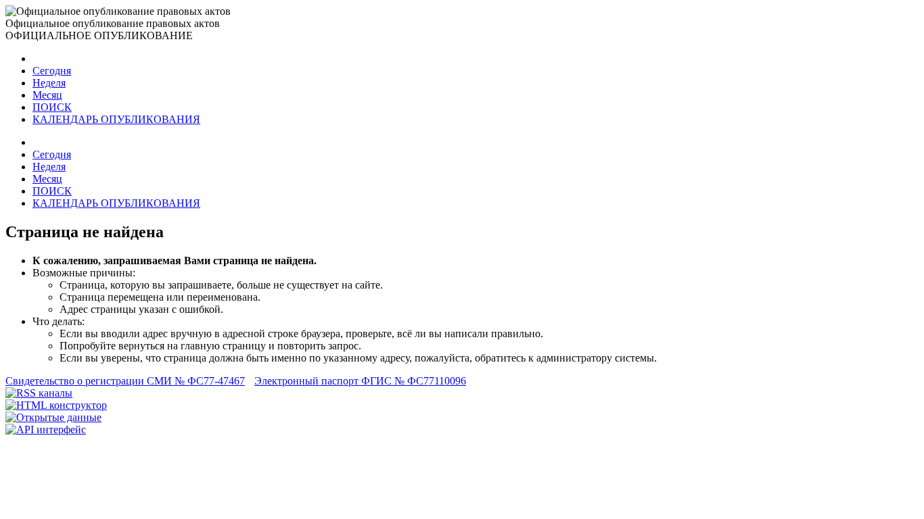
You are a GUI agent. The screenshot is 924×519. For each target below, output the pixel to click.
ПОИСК (52, 107)
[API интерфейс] (45, 429)
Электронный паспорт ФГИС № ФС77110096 (360, 381)
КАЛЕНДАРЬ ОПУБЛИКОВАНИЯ (116, 119)
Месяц (47, 95)
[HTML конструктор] (56, 405)
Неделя (49, 83)
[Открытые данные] (53, 417)
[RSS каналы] (38, 393)
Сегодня (51, 70)
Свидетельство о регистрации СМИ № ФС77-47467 (125, 381)
